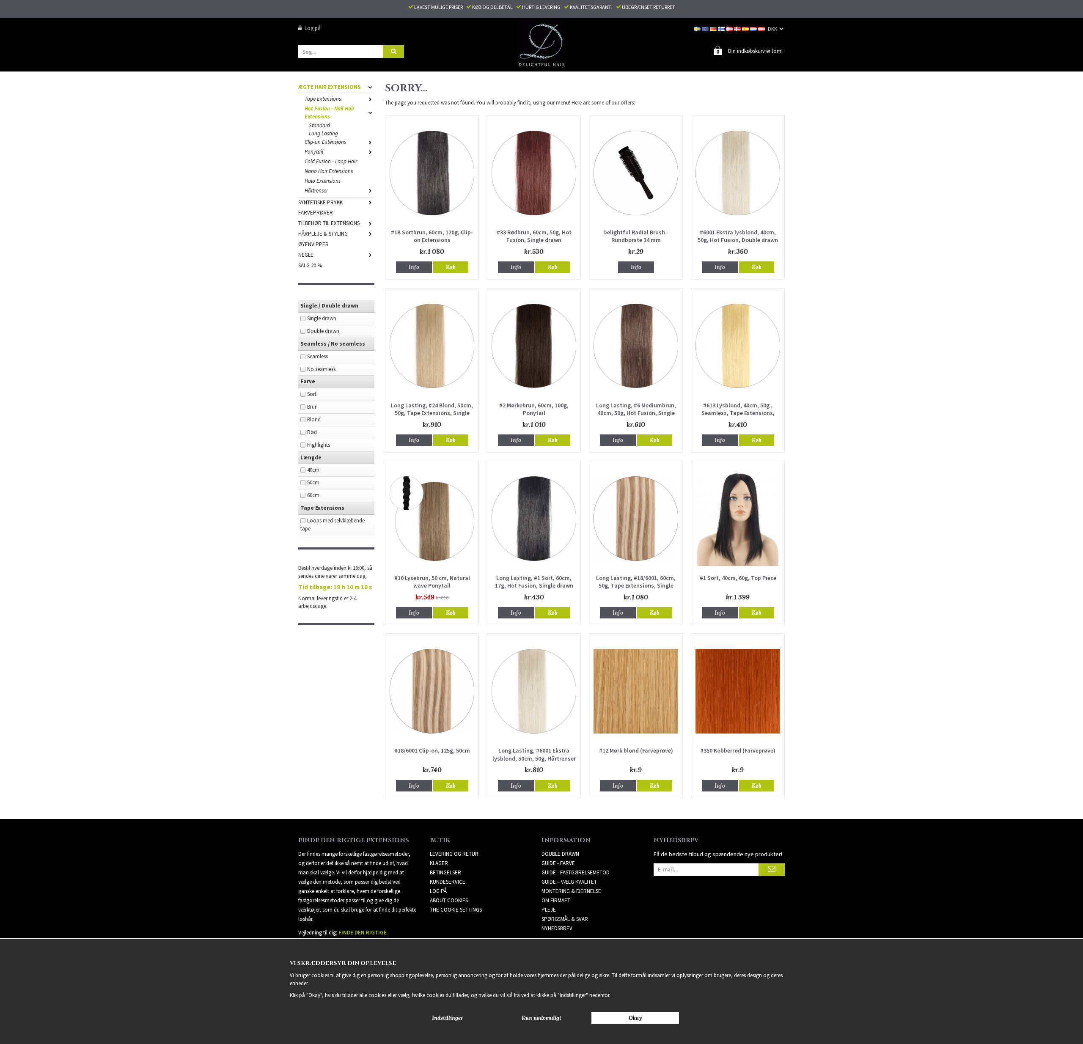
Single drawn (321, 318)
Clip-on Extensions (325, 142)
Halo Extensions (323, 180)
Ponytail (314, 151)
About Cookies (449, 900)
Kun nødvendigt (541, 1018)
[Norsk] (730, 28)
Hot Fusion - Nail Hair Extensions (330, 112)
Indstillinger (447, 1018)
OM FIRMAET (556, 900)
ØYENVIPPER (313, 244)
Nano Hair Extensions (329, 171)
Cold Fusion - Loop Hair (331, 161)
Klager (439, 863)
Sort (311, 394)
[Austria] (762, 28)
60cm (313, 495)
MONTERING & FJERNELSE (571, 891)
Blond (314, 419)
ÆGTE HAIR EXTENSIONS (329, 87)
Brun (312, 406)
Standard (319, 125)
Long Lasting (323, 133)
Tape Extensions (323, 98)
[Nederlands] (754, 28)
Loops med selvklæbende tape (332, 524)
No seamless (321, 369)
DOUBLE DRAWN (560, 853)
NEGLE (305, 254)
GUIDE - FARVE (558, 863)
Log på (313, 28)
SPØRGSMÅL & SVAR (565, 919)
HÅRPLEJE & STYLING (323, 233)
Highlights (318, 444)
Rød (312, 432)
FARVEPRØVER (315, 212)
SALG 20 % (310, 265)
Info (414, 267)
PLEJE (549, 909)
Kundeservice (447, 881)
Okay (635, 1018)
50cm (313, 482)
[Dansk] (738, 28)
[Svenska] (698, 28)
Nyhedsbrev (557, 928)
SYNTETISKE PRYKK (320, 202)
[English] (706, 28)
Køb (451, 267)
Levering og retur (454, 853)
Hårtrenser (316, 190)
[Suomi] (722, 28)
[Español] (746, 28)
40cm (313, 469)
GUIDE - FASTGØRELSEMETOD (576, 872)
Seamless (317, 356)
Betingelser (445, 872)
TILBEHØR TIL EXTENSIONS (329, 223)
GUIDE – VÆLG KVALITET (569, 881)
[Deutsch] (714, 28)
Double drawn (323, 331)
